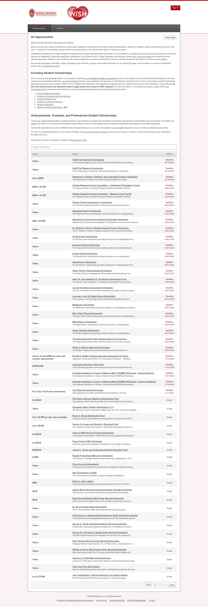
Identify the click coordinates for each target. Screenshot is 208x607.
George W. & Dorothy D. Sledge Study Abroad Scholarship (100, 532)
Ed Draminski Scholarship (84, 236)
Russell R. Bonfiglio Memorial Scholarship (92, 455)
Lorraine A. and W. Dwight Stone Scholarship (93, 296)
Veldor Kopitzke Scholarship (85, 330)
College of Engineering (46, 99)
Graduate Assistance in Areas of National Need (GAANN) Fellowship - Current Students (113, 373)
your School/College (70, 81)
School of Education (45, 104)
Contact (152, 600)
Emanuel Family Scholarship (86, 245)
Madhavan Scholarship (83, 304)
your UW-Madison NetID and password (100, 78)
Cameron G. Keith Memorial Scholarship (91, 558)
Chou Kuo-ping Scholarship (85, 464)
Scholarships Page (52, 66)
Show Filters (170, 37)
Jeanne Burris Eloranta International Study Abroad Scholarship (102, 489)
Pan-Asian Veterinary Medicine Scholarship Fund (95, 398)
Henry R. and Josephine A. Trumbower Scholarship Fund (99, 279)
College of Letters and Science (49, 101)
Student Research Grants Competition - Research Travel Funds (101, 193)
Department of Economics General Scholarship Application (100, 219)
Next (172, 584)
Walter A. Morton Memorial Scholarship (91, 347)
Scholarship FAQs (117, 600)
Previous (161, 584)
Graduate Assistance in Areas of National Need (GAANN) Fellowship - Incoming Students (114, 381)
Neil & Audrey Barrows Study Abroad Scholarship (95, 540)
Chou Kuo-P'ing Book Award (85, 566)
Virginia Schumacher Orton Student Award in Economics (99, 338)
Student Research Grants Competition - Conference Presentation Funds (106, 185)
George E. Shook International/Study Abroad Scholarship (99, 523)
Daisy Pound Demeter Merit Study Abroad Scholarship (98, 498)
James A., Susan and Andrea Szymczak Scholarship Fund (99, 449)
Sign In (175, 7)
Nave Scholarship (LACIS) (84, 472)
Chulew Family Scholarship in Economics (92, 202)
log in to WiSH (118, 127)
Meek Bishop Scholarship (84, 321)
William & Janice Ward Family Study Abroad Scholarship (99, 549)
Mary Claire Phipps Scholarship (87, 313)
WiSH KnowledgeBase (136, 600)
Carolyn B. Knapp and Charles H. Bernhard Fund (95, 424)
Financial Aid (101, 600)
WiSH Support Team (78, 140)
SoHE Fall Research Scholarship (87, 168)
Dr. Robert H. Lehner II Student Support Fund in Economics (100, 227)
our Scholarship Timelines (96, 131)
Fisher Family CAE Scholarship (87, 441)
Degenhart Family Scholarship (86, 210)
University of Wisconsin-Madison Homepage (75, 600)
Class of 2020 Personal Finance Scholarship (93, 432)
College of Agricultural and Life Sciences (54, 96)
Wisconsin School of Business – (52, 107)
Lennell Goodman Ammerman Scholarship (92, 287)
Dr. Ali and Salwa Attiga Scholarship (89, 506)
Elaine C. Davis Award (82, 481)
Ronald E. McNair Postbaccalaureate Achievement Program (100, 355)
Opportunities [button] (39, 28)
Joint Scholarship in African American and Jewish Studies (100, 575)
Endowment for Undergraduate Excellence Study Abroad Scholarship (105, 515)
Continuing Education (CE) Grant (88, 364)
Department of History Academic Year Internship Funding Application (105, 176)
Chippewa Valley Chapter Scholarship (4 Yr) (93, 407)
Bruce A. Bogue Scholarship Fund (88, 415)
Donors (60, 28)
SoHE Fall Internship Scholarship (88, 159)
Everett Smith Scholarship (84, 253)
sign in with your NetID (142, 56)
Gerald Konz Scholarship (84, 262)
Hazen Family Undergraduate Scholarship (92, 270)
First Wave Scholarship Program (87, 390)
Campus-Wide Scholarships (48, 93)
